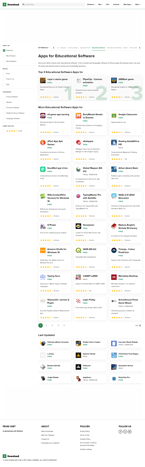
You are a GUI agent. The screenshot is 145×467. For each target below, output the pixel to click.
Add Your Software (47, 435)
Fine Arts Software (12, 108)
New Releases (11, 61)
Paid (7, 84)
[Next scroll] (139, 47)
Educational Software (98, 48)
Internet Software (134, 48)
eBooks (9, 102)
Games (125, 48)
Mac (100, 4)
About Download (47, 431)
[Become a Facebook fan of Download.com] (120, 431)
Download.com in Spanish (50, 443)
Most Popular (11, 56)
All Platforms (43, 48)
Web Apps (127, 4)
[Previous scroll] (54, 47)
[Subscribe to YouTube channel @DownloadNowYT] (129, 431)
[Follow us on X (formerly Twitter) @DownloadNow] (125, 431)
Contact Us (45, 439)
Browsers (63, 48)
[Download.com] (11, 4)
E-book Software (12, 97)
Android (116, 4)
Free (8, 74)
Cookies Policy (85, 439)
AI (58, 48)
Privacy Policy (85, 431)
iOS (107, 4)
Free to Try (10, 79)
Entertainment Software (114, 48)
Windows (90, 4)
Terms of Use (84, 435)
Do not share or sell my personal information (88, 444)
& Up (20, 131)
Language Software (13, 118)
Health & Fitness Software (15, 113)
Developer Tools (85, 48)
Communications (73, 48)
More (137, 4)
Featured (9, 50)
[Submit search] (23, 4)
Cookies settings (86, 449)
